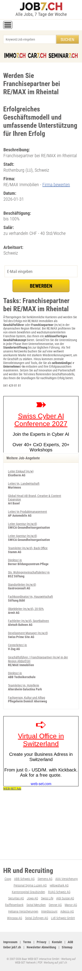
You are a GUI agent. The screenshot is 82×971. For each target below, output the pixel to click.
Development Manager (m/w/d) (28, 633)
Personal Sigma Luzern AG (30, 885)
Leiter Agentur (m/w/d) (22, 524)
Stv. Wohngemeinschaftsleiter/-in (29, 572)
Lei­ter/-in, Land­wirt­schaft (23, 483)
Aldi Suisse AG (65, 898)
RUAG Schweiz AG (59, 892)
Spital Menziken (36, 905)
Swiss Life (47, 898)
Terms (27, 942)
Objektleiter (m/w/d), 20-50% (26, 609)
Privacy (41, 942)
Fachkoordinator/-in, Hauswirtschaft (30, 596)
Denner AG (55, 905)
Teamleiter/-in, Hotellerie (23, 685)
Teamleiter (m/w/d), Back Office (28, 548)
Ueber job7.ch (12, 947)
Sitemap (67, 947)
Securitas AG (16, 898)
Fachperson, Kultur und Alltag (26, 697)
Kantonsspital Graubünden (28, 892)
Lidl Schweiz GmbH (63, 918)
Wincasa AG (14, 918)
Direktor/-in (15, 560)
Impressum (10, 942)
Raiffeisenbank (14, 905)
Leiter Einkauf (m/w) (20, 471)
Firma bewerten (56, 184)
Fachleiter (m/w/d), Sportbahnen (28, 621)
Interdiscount (49, 911)
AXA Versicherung (66, 879)
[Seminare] (63, 55)
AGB (70, 942)
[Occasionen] (37, 55)
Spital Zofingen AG (36, 918)
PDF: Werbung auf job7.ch (52, 962)
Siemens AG (45, 879)
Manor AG (71, 905)
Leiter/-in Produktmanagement (27, 511)
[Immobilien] (15, 55)
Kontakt (57, 942)
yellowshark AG (59, 885)
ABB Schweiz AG (24, 879)
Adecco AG (67, 911)
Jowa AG (32, 898)
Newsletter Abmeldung (41, 947)
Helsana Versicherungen (23, 911)
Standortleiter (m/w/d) (22, 584)
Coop (8, 879)
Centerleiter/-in (17, 645)
